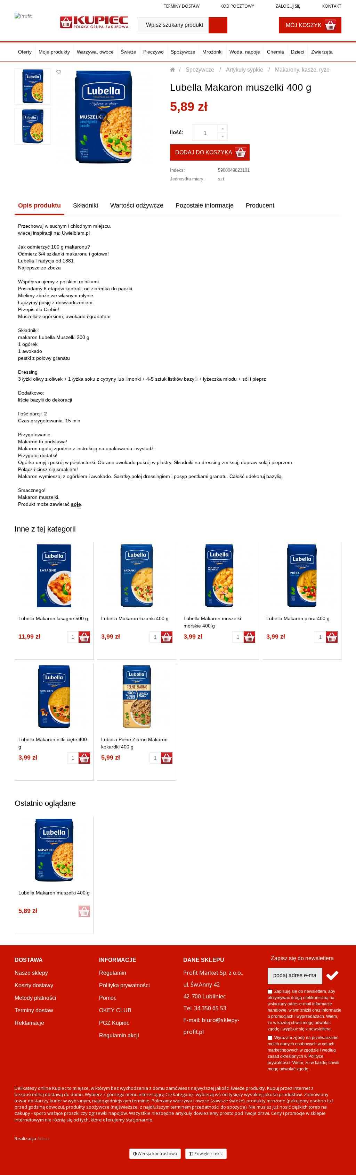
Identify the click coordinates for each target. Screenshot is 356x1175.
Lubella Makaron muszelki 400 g (54, 893)
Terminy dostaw (182, 6)
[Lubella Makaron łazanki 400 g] (137, 576)
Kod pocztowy (237, 6)
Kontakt (331, 6)
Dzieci (297, 52)
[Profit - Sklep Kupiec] (94, 21)
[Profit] (34, 21)
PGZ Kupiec (114, 1023)
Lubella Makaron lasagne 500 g (53, 618)
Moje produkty (54, 52)
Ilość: (176, 132)
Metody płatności (35, 998)
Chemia (275, 52)
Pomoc (107, 998)
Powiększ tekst (208, 1154)
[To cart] (84, 637)
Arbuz (43, 1138)
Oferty (25, 52)
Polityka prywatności (124, 985)
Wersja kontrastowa (157, 1154)
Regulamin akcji (119, 1035)
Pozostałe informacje (205, 205)
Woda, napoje (244, 52)
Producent (260, 205)
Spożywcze (183, 52)
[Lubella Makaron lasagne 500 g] (54, 576)
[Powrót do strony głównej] (173, 70)
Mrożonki (212, 52)
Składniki (85, 205)
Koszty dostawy (34, 985)
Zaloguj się (287, 6)
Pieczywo (153, 52)
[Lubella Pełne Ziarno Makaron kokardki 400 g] (137, 697)
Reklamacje (29, 1023)
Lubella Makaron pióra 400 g (298, 618)
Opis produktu (39, 205)
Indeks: (177, 170)
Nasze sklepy (31, 973)
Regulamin (112, 973)
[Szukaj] (218, 25)
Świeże (128, 52)
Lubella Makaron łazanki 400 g (135, 618)
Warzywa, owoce (95, 52)
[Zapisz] (331, 976)
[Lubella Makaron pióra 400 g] (302, 576)
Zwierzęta (322, 52)
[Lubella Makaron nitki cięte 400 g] (54, 697)
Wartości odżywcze (136, 205)
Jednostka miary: (187, 178)
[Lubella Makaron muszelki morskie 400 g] (219, 576)
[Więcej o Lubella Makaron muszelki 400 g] (54, 850)
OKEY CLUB (115, 1010)
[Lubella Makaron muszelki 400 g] (33, 86)
